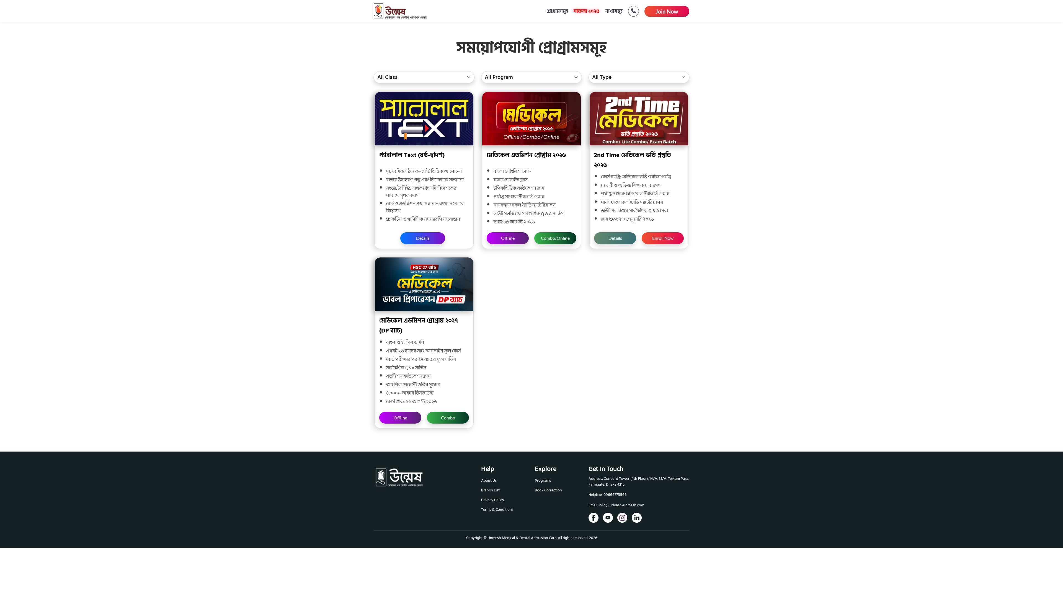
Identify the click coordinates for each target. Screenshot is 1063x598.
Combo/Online (555, 238)
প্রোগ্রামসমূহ (557, 11)
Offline (508, 238)
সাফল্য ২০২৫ (586, 11)
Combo (448, 417)
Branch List (490, 490)
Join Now (667, 11)
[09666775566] (631, 11)
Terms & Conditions (497, 509)
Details (423, 238)
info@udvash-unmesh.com (621, 505)
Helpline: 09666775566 (608, 495)
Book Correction (548, 490)
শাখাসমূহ (614, 11)
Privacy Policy (492, 500)
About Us (489, 480)
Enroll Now (663, 238)
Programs (543, 480)
